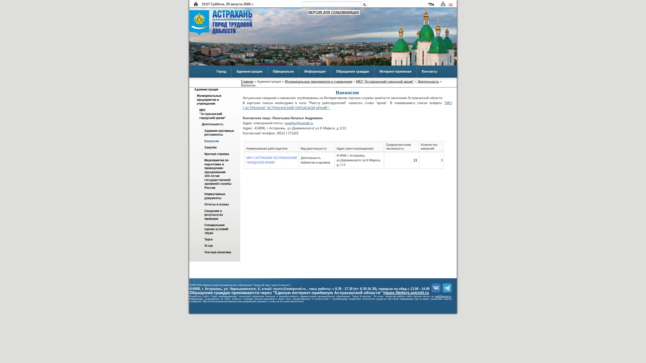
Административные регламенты (219, 132)
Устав (208, 246)
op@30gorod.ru (443, 296)
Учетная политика (217, 252)
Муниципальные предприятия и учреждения (318, 81)
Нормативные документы (215, 196)
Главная (247, 81)
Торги (208, 239)
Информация (315, 71)
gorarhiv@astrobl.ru (299, 123)
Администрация (249, 71)
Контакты (429, 71)
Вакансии (211, 141)
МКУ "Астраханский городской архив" (385, 81)
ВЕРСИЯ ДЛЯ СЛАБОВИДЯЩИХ (333, 12)
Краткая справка (216, 154)
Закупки (210, 147)
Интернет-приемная (396, 71)
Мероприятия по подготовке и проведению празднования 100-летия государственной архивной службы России (218, 174)
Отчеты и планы (216, 204)
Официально (283, 71)
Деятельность (428, 81)
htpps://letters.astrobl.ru (406, 293)
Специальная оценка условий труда (216, 229)
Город (221, 71)
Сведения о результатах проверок (214, 215)
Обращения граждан (352, 71)
